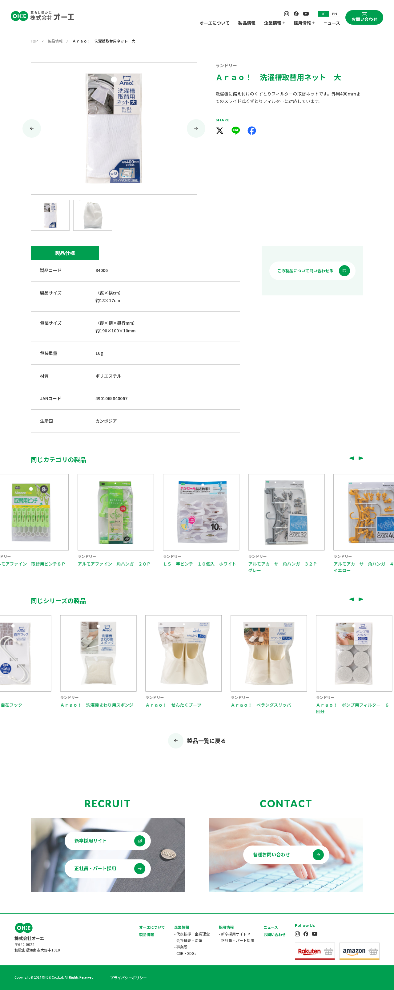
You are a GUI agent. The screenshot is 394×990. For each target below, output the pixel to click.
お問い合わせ (274, 934)
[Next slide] (196, 128)
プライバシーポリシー (128, 977)
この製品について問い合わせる (305, 271)
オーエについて (214, 23)
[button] (50, 215)
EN (334, 13)
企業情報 (272, 23)
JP (323, 13)
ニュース (331, 23)
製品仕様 (65, 253)
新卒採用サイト (90, 840)
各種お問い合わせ (271, 854)
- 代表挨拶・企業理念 (192, 933)
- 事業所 (180, 946)
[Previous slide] (351, 458)
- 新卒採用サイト (233, 933)
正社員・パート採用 (95, 868)
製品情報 (246, 23)
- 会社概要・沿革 (188, 940)
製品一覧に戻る (206, 740)
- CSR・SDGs (185, 953)
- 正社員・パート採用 (236, 940)
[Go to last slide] (31, 128)
